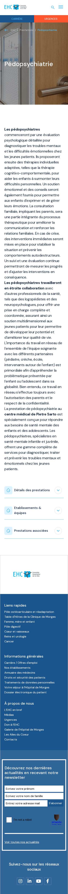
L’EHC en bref (13, 710)
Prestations (27, 30)
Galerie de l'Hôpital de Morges (24, 729)
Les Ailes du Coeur (16, 734)
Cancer (9, 641)
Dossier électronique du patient (25, 692)
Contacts (10, 739)
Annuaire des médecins (19, 673)
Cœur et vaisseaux (16, 631)
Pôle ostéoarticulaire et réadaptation (29, 612)
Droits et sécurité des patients (24, 677)
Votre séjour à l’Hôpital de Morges (26, 687)
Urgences (10, 720)
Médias (9, 715)
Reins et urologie (15, 636)
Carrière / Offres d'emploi (20, 663)
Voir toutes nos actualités (22, 842)
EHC (13, 30)
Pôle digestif (12, 627)
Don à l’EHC (11, 725)
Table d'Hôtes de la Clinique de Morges (30, 617)
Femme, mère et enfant (19, 622)
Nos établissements (17, 668)
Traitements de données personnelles (29, 682)
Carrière (17, 18)
